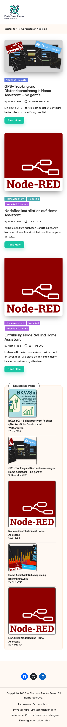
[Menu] (61, 12)
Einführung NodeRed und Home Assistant (30, 337)
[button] (34, 710)
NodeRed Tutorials (17, 204)
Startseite (9, 29)
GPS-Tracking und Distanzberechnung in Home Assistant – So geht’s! (27, 90)
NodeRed (33, 198)
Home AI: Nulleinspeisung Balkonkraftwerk (27, 576)
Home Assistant (26, 29)
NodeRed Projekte (16, 79)
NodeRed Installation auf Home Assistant (30, 212)
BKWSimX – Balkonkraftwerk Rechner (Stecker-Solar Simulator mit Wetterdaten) (30, 424)
